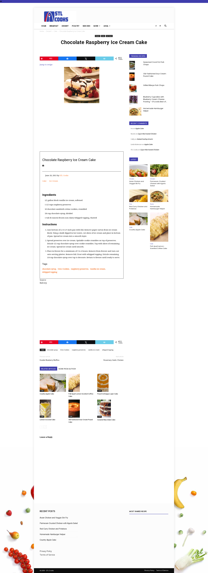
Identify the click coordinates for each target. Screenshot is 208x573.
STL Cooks (64, 175)
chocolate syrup (49, 269)
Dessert (65, 26)
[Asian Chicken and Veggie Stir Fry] (138, 170)
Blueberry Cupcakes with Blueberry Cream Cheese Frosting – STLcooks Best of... (155, 99)
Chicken (131, 179)
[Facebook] (156, 26)
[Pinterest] (160, 26)
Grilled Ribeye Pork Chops (153, 85)
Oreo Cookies (63, 269)
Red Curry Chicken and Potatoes (138, 207)
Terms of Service (47, 554)
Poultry (75, 26)
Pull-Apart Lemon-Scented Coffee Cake (158, 247)
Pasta (152, 204)
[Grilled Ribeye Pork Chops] (132, 88)
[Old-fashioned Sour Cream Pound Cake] (81, 409)
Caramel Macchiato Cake (106, 420)
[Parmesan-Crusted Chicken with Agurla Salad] (159, 170)
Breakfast (54, 26)
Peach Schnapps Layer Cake (107, 394)
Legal (106, 26)
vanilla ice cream (97, 269)
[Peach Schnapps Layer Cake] (110, 383)
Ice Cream (109, 36)
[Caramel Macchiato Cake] (110, 409)
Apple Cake (139, 128)
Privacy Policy (46, 551)
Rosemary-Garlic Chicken (114, 360)
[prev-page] (41, 426)
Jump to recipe (46, 65)
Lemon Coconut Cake (47, 420)
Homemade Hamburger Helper (157, 207)
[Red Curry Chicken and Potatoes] (138, 195)
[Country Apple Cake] (53, 383)
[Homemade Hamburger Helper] (135, 111)
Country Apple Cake (47, 394)
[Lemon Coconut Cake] (53, 409)
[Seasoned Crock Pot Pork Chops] (132, 65)
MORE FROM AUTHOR (67, 369)
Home (43, 26)
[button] (165, 26)
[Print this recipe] (43, 165)
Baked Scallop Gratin (145, 139)
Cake (55, 31)
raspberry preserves (79, 269)
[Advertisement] (82, 131)
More (96, 26)
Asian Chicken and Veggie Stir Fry (136, 182)
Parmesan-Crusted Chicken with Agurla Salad (158, 183)
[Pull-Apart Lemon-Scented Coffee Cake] (81, 383)
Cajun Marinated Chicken (147, 134)
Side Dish (86, 26)
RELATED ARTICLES (48, 369)
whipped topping (49, 272)
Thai (130, 204)
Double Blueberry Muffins (49, 360)
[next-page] (45, 426)
